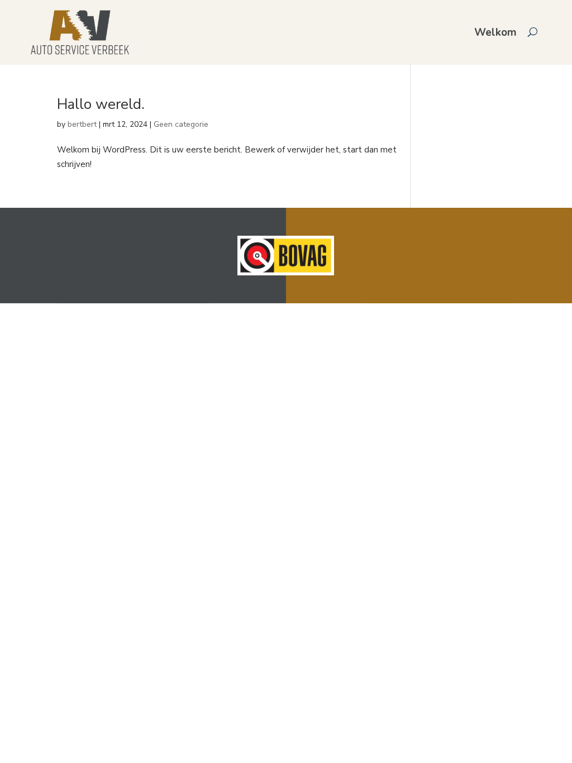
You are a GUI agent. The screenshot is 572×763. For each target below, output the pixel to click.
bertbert (82, 124)
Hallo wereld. (101, 104)
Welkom (495, 32)
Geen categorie (181, 124)
